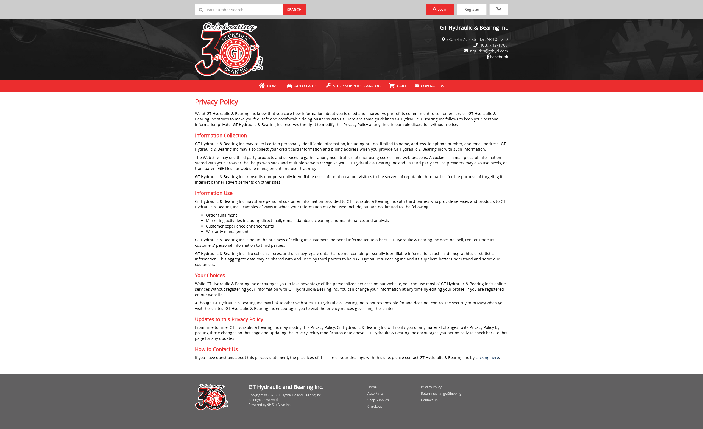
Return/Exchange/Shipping (441, 393)
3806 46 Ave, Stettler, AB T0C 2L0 (477, 39)
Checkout (374, 406)
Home (272, 85)
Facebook (499, 56)
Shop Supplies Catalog (356, 85)
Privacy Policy (431, 387)
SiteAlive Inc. (281, 404)
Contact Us (431, 85)
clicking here (487, 357)
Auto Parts (304, 85)
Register (471, 9)
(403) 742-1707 (493, 45)
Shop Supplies (378, 400)
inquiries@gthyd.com (488, 51)
